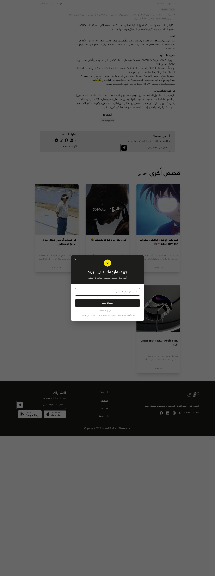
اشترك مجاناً (107, 303)
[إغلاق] (75, 259)
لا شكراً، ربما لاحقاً (107, 311)
